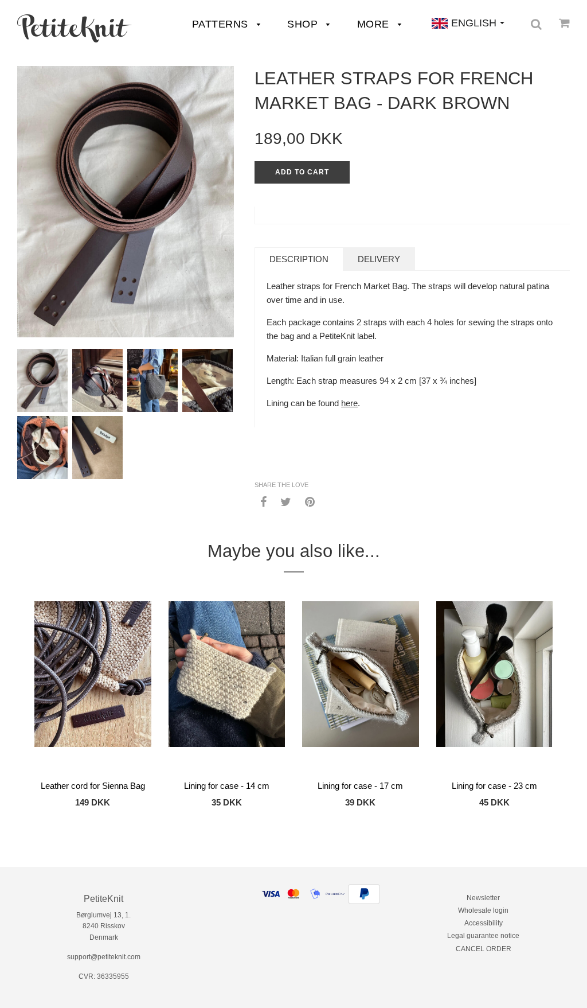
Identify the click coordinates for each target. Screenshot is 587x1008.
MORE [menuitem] (375, 24)
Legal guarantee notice (483, 936)
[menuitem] (74, 28)
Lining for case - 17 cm (360, 786)
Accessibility (483, 923)
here (349, 403)
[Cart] (564, 23)
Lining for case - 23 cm (494, 786)
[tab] (299, 259)
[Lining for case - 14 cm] (227, 687)
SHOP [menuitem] (304, 24)
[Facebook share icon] (263, 501)
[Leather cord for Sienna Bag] (92, 687)
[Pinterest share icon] (310, 501)
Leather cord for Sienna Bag (93, 786)
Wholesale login (483, 910)
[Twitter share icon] (285, 501)
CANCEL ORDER (483, 949)
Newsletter (483, 898)
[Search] (536, 24)
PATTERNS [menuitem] (222, 24)
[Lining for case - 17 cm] (360, 687)
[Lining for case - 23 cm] (494, 687)
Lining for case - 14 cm (226, 786)
